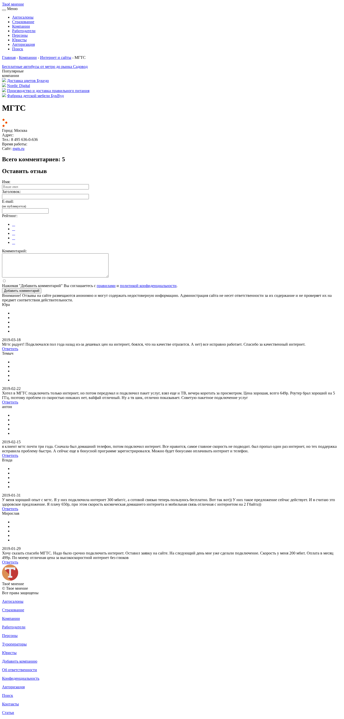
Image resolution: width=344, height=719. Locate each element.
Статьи (8, 712)
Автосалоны (22, 17)
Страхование (23, 22)
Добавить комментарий (21, 291)
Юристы (19, 40)
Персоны (20, 35)
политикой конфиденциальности (148, 286)
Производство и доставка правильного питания (48, 91)
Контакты (10, 704)
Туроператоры (14, 644)
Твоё (13, 4)
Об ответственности (19, 670)
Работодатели (24, 31)
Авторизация (23, 44)
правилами (106, 286)
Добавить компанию (19, 661)
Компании (21, 26)
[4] (13, 238)
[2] (13, 229)
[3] (13, 233)
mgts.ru (18, 148)
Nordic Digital (18, 86)
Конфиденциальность (20, 678)
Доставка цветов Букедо (28, 80)
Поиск (17, 49)
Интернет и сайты (55, 57)
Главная (9, 57)
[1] (13, 224)
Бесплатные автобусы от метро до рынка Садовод (45, 66)
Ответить (10, 349)
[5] (13, 242)
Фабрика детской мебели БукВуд (35, 96)
